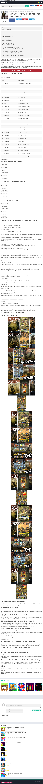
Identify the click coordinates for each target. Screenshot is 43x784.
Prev (3, 675)
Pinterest (25, 19)
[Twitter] (33, 5)
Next (6, 675)
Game (13, 11)
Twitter (19, 19)
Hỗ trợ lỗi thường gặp (6, 782)
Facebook (11, 20)
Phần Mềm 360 (6, 27)
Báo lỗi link (5, 22)
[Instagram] (36, 5)
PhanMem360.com (12, 780)
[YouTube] (38, 5)
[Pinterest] (41, 5)
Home (10, 11)
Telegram (32, 19)
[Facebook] (31, 5)
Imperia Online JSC (9, 75)
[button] (21, 325)
